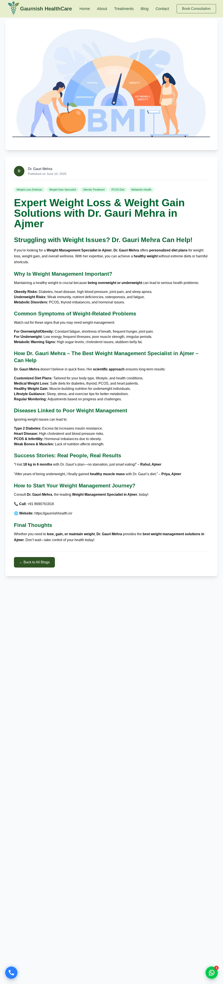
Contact (162, 9)
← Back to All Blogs (34, 562)
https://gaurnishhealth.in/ (53, 513)
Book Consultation (196, 8)
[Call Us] (11, 973)
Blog (145, 9)
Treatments (124, 9)
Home (84, 9)
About (102, 9)
